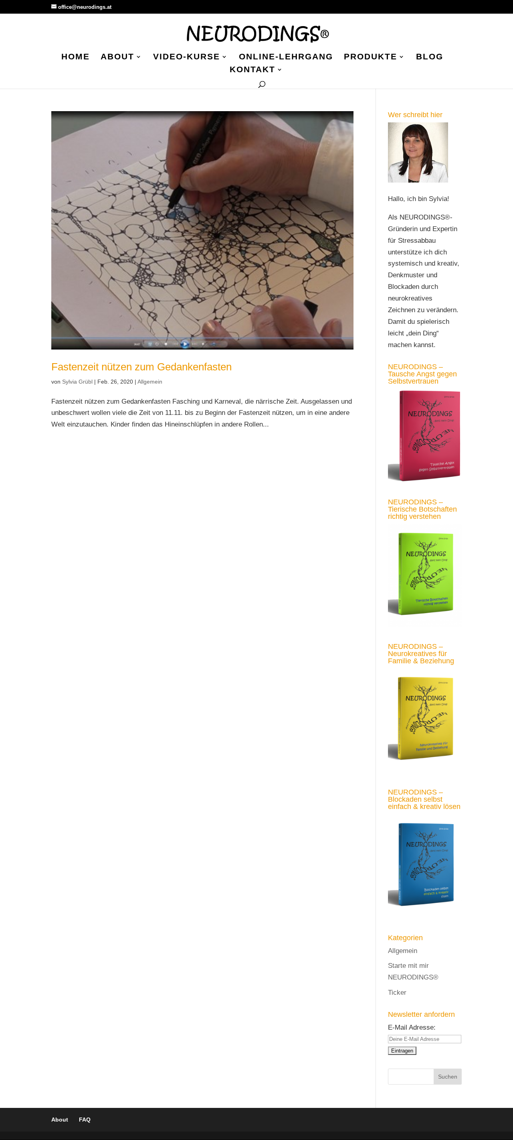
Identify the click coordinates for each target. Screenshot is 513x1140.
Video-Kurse (186, 57)
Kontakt (252, 70)
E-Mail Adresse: (412, 1027)
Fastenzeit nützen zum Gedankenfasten (141, 367)
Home (75, 57)
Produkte (370, 57)
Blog (429, 57)
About (117, 57)
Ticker (397, 992)
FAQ (85, 1119)
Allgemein (149, 381)
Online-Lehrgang (286, 57)
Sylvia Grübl (77, 381)
